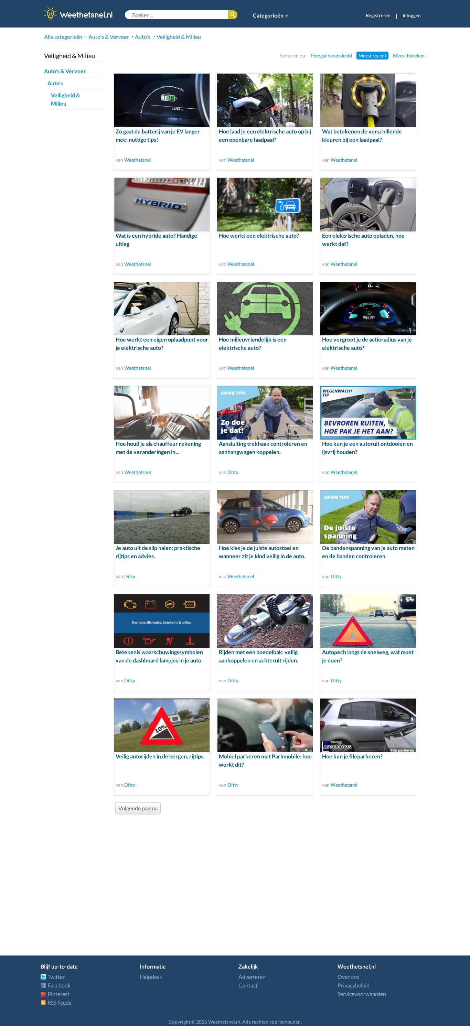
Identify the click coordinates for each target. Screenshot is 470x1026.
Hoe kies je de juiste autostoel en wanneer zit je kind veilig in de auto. (262, 551)
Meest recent (372, 55)
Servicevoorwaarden (362, 994)
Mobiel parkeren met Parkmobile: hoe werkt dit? (265, 760)
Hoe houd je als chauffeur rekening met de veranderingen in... (158, 447)
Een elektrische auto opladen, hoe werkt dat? (363, 239)
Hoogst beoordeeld (331, 55)
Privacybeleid (354, 985)
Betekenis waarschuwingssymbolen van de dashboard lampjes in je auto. (159, 656)
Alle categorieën (63, 36)
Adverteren (252, 976)
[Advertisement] (271, 876)
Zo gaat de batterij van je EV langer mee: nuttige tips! (158, 135)
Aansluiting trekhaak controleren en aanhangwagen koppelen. (263, 447)
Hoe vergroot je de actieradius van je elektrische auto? (367, 343)
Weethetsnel (137, 160)
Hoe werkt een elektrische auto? (259, 235)
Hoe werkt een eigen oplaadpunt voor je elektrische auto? (162, 343)
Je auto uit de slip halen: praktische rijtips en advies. (158, 551)
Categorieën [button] (269, 15)
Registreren (378, 15)
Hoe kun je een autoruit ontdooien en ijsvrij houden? (367, 447)
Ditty (232, 472)
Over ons (348, 976)
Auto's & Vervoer (108, 36)
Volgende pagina (138, 808)
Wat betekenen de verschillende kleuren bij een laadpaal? (362, 135)
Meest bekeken (409, 55)
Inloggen (412, 15)
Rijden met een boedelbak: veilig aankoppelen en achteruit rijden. (258, 656)
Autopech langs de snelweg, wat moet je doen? (368, 656)
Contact (248, 985)
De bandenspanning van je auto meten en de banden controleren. (368, 551)
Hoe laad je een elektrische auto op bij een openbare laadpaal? (265, 135)
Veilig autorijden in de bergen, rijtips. (160, 756)
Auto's (142, 36)
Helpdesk (151, 976)
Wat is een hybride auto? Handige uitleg (156, 239)
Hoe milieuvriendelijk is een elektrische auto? (253, 343)
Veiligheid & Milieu (179, 36)
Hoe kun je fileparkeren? (352, 756)
